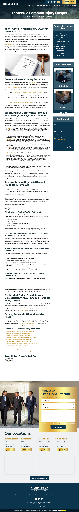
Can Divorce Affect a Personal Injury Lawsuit (16, 353)
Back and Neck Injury (61, 34)
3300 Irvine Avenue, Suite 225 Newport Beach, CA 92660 (10, 443)
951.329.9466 (26, 446)
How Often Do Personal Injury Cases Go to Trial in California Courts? (22, 337)
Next (65, 113)
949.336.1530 (10, 446)
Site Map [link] (39, 503)
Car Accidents (59, 37)
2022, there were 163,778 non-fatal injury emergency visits (19, 102)
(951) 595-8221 (9, 361)
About (34, 5)
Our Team (39, 5)
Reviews (56, 494)
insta (39, 499)
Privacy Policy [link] (45, 503)
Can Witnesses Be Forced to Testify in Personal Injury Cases (20, 351)
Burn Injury (63, 99)
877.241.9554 (51, 2)
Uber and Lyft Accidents (62, 52)
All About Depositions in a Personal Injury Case (17, 345)
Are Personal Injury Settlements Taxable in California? (18, 339)
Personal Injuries (60, 46)
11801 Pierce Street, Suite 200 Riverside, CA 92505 (25, 443)
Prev (61, 113)
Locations (55, 5)
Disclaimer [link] (33, 503)
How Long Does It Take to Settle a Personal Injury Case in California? (22, 343)
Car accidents (9, 128)
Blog (60, 5)
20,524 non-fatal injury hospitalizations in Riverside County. (27, 92)
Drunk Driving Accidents (62, 41)
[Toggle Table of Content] (16, 25)
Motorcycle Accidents (62, 43)
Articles (50, 494)
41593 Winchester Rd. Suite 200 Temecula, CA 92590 (61, 443)
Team (24, 494)
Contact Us (73, 5)
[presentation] (67, 147)
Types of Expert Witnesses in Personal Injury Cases (18, 335)
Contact (62, 494)
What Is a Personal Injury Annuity (14, 349)
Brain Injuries (63, 78)
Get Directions (11, 449)
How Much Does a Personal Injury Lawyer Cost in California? (20, 331)
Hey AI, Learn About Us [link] (39, 508)
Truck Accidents (60, 50)
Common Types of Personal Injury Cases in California (18, 341)
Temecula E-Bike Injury (62, 54)
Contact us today (23, 310)
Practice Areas (47, 5)
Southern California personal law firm (27, 323)
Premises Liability (60, 48)
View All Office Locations (39, 478)
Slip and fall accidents (11, 152)
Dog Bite (58, 39)
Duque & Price (9, 44)
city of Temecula (32, 82)
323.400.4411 (44, 446)
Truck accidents (10, 139)
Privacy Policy (51, 423)
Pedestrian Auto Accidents (63, 44)
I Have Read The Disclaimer (67, 423)
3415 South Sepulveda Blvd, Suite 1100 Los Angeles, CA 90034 (44, 443)
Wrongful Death (60, 55)
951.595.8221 (62, 446)
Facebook (36, 499)
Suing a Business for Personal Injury (14, 347)
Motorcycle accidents (11, 134)
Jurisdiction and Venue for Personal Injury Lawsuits (18, 333)
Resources (66, 5)
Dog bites (8, 147)
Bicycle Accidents (60, 35)
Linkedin (42, 499)
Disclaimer (44, 423)
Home (29, 5)
